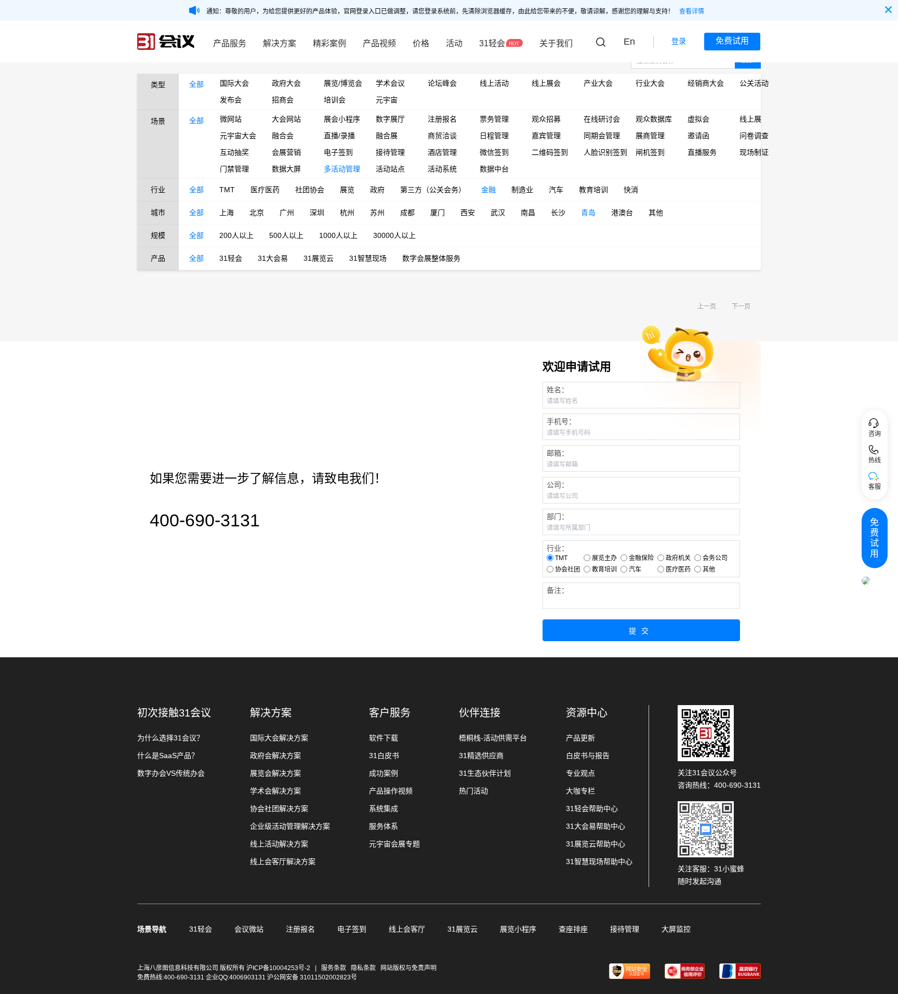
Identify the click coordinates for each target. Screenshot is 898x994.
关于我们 (556, 43)
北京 (256, 212)
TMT (227, 189)
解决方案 (279, 43)
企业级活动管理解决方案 (290, 826)
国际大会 (234, 83)
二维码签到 (550, 152)
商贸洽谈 (442, 135)
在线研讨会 (602, 119)
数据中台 (494, 169)
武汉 (498, 212)
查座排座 (573, 929)
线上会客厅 (407, 929)
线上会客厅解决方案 (282, 861)
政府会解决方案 (275, 755)
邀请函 (698, 135)
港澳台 (622, 212)
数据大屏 (286, 169)
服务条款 (333, 968)
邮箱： (558, 453)
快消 (631, 189)
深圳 (317, 212)
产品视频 (379, 43)
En (629, 41)
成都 (407, 212)
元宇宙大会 (238, 135)
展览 (347, 189)
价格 (421, 43)
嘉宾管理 (546, 135)
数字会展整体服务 (431, 258)
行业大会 (650, 83)
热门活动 (473, 791)
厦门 (437, 212)
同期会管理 (602, 135)
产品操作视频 (391, 791)
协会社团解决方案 (279, 808)
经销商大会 (706, 83)
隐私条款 (363, 968)
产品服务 (229, 43)
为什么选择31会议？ (170, 738)
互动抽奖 (234, 152)
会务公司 (715, 558)
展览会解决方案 (275, 773)
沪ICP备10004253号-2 (279, 968)
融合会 (283, 135)
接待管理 (390, 152)
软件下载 (383, 738)
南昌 (528, 212)
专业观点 (580, 773)
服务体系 (383, 826)
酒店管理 (442, 152)
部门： (558, 516)
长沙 (558, 212)
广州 (287, 212)
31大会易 (273, 258)
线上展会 (546, 83)
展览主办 (604, 558)
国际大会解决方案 (279, 738)
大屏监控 (676, 929)
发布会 (231, 100)
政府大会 (286, 83)
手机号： (561, 421)
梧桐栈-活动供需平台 (493, 738)
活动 (454, 43)
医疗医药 (265, 189)
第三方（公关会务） (433, 189)
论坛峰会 (442, 83)
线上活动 (494, 83)
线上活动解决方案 (279, 844)
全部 (196, 84)
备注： (558, 590)
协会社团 (567, 569)
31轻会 (492, 43)
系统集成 (383, 808)
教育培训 (593, 189)
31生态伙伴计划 (485, 773)
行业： (558, 548)
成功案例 (383, 773)
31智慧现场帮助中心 (599, 861)
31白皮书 (384, 755)
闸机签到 (650, 152)
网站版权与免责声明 (408, 968)
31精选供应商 (481, 755)
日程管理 (494, 135)
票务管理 (494, 119)
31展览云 (318, 258)
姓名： (558, 390)
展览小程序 (518, 929)
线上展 (750, 119)
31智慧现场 (368, 258)
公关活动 (754, 83)
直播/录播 (339, 135)
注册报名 (442, 119)
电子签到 (338, 152)
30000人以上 (394, 235)
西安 (467, 212)
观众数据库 (654, 119)
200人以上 (236, 235)
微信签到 (494, 152)
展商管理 (650, 135)
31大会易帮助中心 (595, 826)
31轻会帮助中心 (592, 808)
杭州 (347, 212)
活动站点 (390, 169)
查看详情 (691, 11)
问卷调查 (754, 135)
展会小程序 (342, 119)
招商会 (283, 100)
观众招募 (546, 119)
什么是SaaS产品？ (168, 755)
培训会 (335, 100)
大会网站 (286, 119)
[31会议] (165, 41)
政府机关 (678, 558)
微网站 (231, 119)
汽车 (556, 189)
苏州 (377, 212)
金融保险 (641, 558)
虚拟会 (698, 119)
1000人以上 (338, 235)
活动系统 (442, 169)
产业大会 (598, 83)
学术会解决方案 (275, 791)
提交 (641, 631)
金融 (488, 189)
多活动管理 (342, 169)
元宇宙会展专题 (394, 844)
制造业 (522, 189)
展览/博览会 (342, 83)
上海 (226, 212)
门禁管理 (234, 169)
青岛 (588, 212)
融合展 (387, 135)
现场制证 (754, 152)
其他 (656, 212)
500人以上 (286, 235)
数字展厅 (390, 119)
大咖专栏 (580, 791)
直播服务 (702, 152)
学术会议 (390, 83)
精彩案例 (329, 43)
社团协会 (309, 189)
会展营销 (286, 152)
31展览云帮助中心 (595, 844)
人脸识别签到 (602, 152)
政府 (377, 189)
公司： (558, 485)
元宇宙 (387, 100)
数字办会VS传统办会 (171, 773)
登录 (678, 41)
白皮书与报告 (588, 755)
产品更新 (580, 738)
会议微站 (248, 929)
